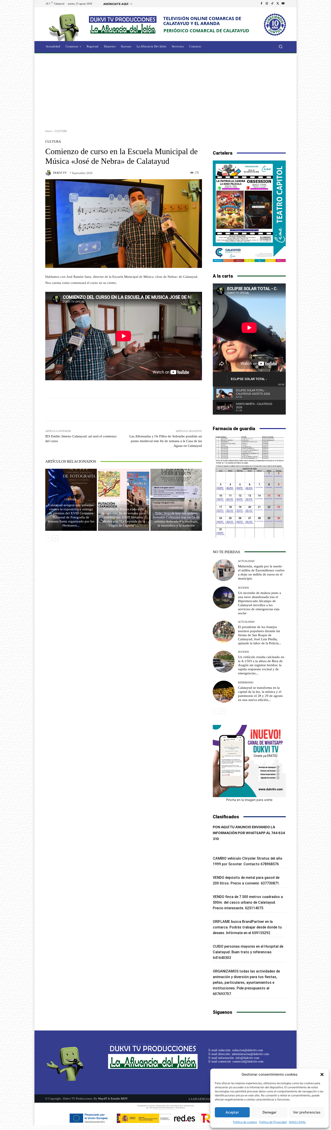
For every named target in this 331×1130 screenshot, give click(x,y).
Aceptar (232, 1112)
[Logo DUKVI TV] (65, 27)
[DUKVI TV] (48, 173)
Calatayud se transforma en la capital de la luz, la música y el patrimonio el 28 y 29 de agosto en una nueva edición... (260, 694)
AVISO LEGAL (297, 1122)
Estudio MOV (119, 1098)
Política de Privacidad (273, 1122)
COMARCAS (176, 507)
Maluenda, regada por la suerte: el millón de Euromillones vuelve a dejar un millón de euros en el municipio (261, 572)
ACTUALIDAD (246, 561)
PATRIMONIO (245, 682)
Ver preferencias (306, 1112)
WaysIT (102, 1098)
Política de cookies (245, 1122)
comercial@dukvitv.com (247, 1061)
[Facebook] (261, 3)
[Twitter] (277, 3)
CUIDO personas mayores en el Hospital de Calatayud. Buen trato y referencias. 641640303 (248, 952)
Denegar (270, 1112)
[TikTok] (272, 3)
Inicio (48, 131)
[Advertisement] (165, 89)
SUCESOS (243, 588)
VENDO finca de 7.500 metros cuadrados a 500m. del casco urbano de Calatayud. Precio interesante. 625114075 (248, 902)
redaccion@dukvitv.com (247, 1050)
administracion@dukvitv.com (250, 1054)
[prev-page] (48, 538)
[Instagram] (267, 3)
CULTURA (61, 131)
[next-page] (55, 538)
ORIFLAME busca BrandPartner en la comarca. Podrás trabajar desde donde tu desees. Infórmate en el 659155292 (247, 927)
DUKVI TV (60, 172)
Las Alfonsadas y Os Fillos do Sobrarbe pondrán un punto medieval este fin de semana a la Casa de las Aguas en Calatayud (165, 441)
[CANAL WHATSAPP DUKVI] (249, 761)
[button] (322, 1074)
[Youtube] (283, 3)
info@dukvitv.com (247, 1058)
